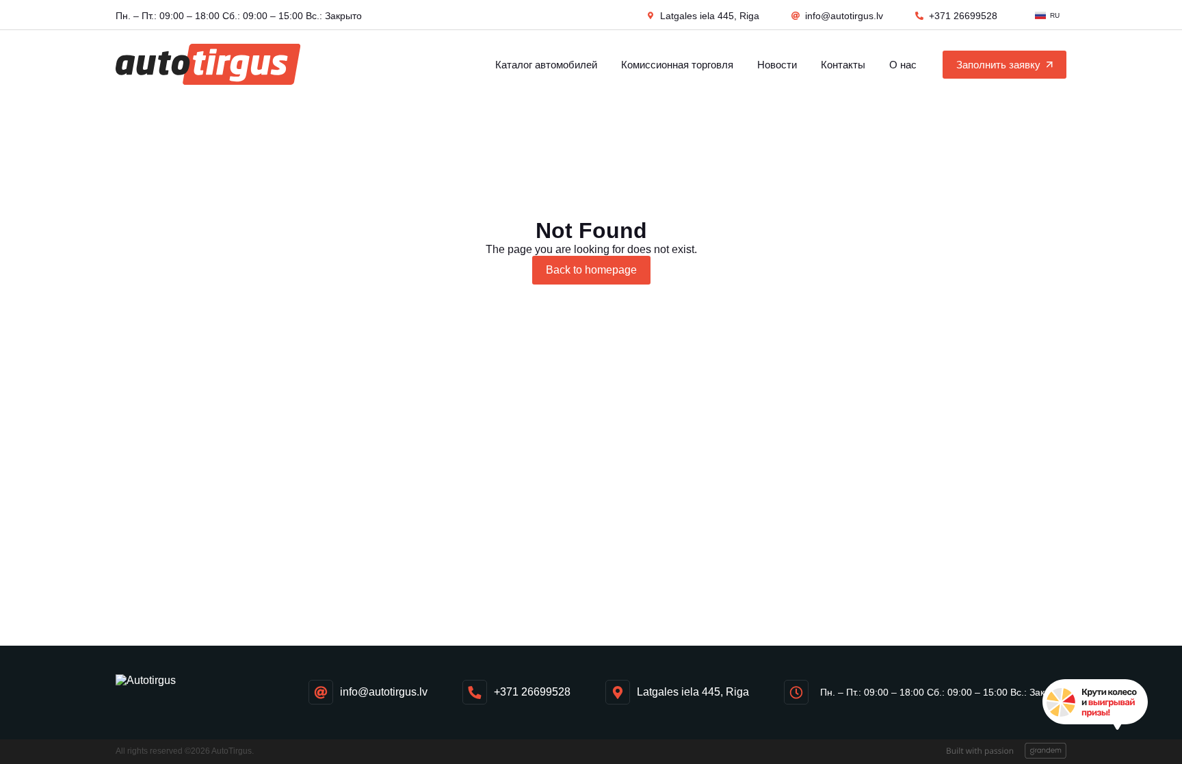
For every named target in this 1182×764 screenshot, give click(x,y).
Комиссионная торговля (677, 64)
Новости (777, 64)
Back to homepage (591, 270)
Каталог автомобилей (546, 64)
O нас (903, 64)
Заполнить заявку (998, 64)
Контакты (843, 64)
